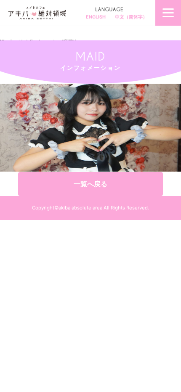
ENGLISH (96, 17)
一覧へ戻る (90, 184)
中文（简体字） (131, 17)
